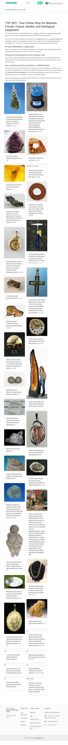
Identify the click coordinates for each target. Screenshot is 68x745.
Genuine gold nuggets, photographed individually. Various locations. (13, 684)
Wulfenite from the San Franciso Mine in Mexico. (37, 623)
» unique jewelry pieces (54, 33)
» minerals (36, 33)
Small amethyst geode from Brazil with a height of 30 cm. (37, 657)
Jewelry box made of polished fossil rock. (14, 298)
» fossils (41, 33)
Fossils (23, 721)
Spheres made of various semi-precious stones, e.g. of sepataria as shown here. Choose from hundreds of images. (14, 364)
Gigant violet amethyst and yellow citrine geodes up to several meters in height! (36, 404)
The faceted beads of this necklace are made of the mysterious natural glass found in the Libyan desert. (36, 590)
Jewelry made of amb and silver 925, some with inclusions (13, 187)
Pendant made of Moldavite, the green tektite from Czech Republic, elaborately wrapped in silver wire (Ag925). (14, 121)
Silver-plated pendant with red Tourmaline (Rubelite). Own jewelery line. (36, 452)
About (15, 9)
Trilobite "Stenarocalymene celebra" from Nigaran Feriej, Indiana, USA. (14, 476)
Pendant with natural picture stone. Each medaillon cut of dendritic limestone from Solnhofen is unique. (14, 641)
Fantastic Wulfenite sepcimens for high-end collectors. (36, 671)
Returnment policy (35, 723)
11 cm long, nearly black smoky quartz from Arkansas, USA (13, 657)
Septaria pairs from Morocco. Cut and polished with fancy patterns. (14, 392)
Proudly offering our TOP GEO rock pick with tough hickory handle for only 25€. (14, 671)
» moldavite (38, 39)
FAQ (24, 9)
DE (52, 3)
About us (32, 712)
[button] (9, 9)
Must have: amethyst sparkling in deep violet (14, 158)
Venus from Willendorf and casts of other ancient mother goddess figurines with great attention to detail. (14, 566)
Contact (20, 9)
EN (57, 3)
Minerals (23, 725)
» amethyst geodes (54, 39)
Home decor (24, 718)
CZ (62, 3)
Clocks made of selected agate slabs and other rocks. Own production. (37, 341)
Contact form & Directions (52, 712)
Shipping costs (34, 719)
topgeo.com (39, 738)
